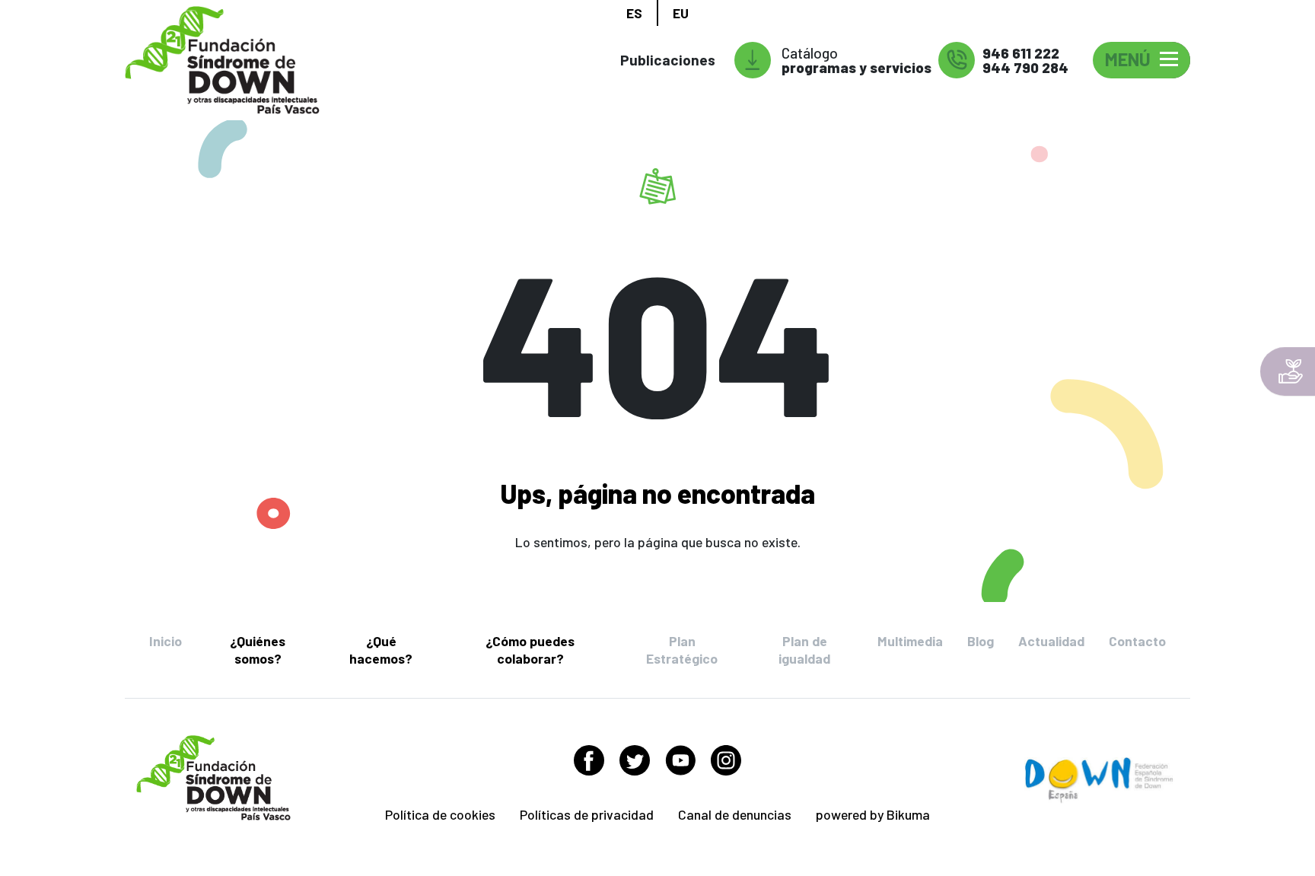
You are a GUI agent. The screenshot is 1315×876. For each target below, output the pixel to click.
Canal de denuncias (734, 814)
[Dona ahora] (1287, 371)
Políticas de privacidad (587, 814)
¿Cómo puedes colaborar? (530, 649)
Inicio (165, 640)
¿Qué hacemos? (380, 649)
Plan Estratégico (682, 649)
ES (634, 13)
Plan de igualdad (804, 649)
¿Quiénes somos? (257, 649)
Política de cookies (440, 814)
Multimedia (910, 640)
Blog (980, 640)
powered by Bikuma (873, 814)
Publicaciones (667, 59)
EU (681, 13)
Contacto (1137, 640)
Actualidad (1051, 640)
